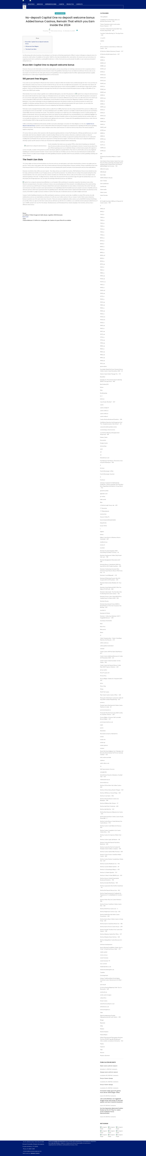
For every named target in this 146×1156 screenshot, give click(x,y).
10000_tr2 (103, 63)
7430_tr (102, 232)
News (101, 632)
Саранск (102, 1046)
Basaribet (102, 376)
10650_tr (102, 124)
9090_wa (102, 275)
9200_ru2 (102, 290)
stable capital (103, 952)
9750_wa (102, 340)
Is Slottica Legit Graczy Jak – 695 (108, 505)
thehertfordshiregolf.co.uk (107, 969)
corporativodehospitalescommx (108, 427)
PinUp (101, 689)
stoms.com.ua (103, 955)
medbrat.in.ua (103, 542)
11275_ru (102, 144)
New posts (103, 629)
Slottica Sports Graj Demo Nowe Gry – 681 (111, 923)
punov (101, 728)
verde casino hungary (105, 995)
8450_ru (102, 238)
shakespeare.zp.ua (105, 779)
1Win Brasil (103, 172)
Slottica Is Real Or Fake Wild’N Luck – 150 (111, 875)
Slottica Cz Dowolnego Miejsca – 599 (110, 869)
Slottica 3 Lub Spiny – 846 (107, 796)
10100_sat (103, 69)
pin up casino (103, 670)
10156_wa (103, 80)
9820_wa (102, 351)
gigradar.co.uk (103, 493)
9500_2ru (102, 316)
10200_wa (103, 83)
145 (101, 153)
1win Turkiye (103, 180)
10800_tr (102, 133)
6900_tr (102, 211)
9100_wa (102, 278)
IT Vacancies (103, 508)
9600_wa (102, 325)
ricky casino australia (105, 757)
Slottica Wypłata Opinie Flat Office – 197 (111, 934)
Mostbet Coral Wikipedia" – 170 (108, 575)
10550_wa (103, 115)
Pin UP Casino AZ (104, 672)
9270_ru (102, 296)
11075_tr (102, 142)
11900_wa (103, 150)
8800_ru (102, 252)
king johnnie (103, 523)
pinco (101, 683)
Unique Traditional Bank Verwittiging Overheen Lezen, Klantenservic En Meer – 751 (111, 980)
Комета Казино (104, 1031)
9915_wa (102, 363)
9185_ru (102, 284)
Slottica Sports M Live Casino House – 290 (111, 926)
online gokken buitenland (106, 645)
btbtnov (102, 399)
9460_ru (102, 313)
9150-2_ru (103, 281)
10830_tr (102, 136)
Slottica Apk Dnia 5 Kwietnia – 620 (109, 806)
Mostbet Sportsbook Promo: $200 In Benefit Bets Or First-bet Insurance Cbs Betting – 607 (110, 605)
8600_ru (102, 246)
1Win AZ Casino (104, 169)
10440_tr (102, 95)
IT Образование (104, 511)
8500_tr (102, 243)
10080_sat (103, 66)
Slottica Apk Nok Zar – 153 (107, 809)
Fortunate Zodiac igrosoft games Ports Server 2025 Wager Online (110, 1091)
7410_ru (102, 229)
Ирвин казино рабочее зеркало (108, 1066)
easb (101, 449)
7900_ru (102, 235)
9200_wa (102, 293)
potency (102, 702)
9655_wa (102, 331)
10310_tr (102, 86)
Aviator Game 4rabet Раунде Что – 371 (110, 374)
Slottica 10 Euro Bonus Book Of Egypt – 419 (111, 790)
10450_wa (103, 98)
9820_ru (102, 349)
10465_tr (102, 101)
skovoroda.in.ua (104, 782)
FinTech (102, 468)
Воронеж (102, 1023)
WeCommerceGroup (56, 31)
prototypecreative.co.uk (106, 722)
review (102, 736)
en (100, 455)
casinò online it (104, 416)
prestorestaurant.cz (105, 710)
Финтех (102, 1052)
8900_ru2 (102, 255)
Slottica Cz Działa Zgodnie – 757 (108, 872)
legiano (102, 531)
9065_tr (102, 270)
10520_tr (102, 109)
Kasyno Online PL (105, 517)
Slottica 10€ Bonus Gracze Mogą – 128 (110, 793)
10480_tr (102, 104)
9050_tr (102, 267)
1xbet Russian (104, 195)
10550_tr (102, 112)
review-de (102, 739)
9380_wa (102, 305)
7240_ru (102, 217)
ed (100, 452)
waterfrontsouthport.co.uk (107, 1003)
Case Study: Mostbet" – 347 (107, 402)
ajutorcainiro (103, 366)
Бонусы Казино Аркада (106, 1078)
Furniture (102, 480)
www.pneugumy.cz (105, 1009)
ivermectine (103, 514)
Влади (102, 1020)
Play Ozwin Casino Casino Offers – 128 (110, 695)
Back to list (25, 216)
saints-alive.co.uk (104, 763)
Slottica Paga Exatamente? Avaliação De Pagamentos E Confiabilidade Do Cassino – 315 (111, 895)
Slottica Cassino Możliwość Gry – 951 (110, 863)
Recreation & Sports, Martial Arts (109, 733)
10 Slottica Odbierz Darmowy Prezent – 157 (111, 51)
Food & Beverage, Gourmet (107, 474)
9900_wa (102, 360)
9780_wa (102, 343)
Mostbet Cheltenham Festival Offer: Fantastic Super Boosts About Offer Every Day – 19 (111, 570)
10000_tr (102, 60)
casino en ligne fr (104, 407)
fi (100, 465)
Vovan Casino (103, 1001)
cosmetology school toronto (107, 429)
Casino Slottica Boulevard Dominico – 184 (111, 419)
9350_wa (102, 302)
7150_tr (102, 214)
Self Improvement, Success (107, 769)
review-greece (104, 745)
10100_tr (102, 71)
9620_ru (102, 328)
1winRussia (103, 186)
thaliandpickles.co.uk (105, 966)
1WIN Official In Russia (106, 177)
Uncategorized (60, 13)
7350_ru (102, 223)
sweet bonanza (104, 958)
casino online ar (104, 413)
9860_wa (102, 354)
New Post (102, 626)
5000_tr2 (102, 208)
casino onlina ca (104, 410)
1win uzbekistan (104, 183)
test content (103, 963)
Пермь (102, 1043)
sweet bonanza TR (105, 960)
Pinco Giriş (103, 686)
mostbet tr (103, 610)
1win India (103, 175)
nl (100, 635)
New (101, 623)
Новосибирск (103, 1034)
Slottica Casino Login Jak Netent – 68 (110, 839)
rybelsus (102, 760)
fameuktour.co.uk (104, 457)
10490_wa (103, 107)
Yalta (101, 1012)
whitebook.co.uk (104, 1006)
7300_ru (102, 220)
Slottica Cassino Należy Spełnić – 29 (109, 866)
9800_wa (102, 346)
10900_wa (103, 139)
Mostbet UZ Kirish (105, 613)
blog (101, 390)
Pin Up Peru (103, 675)
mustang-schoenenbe (106, 620)
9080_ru (102, 273)
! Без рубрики (103, 16)
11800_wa (103, 147)
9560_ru (102, 322)
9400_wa (102, 311)
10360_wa (103, 89)
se (100, 766)
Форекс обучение (105, 1055)
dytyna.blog (103, 446)
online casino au (104, 642)
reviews (102, 748)
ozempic (102, 648)
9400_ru (102, 308)
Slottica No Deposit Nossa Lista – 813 (110, 890)
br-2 (101, 396)
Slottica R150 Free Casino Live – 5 (109, 908)
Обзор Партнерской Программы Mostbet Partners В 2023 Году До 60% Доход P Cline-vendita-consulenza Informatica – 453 (111, 1039)
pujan (101, 725)
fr (100, 477)
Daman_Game (103, 437)
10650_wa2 (103, 127)
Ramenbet (103, 730)
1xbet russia (103, 192)
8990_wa (102, 264)
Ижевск (102, 1028)
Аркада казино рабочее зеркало (109, 1072)
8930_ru (102, 261)
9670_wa (102, 334)
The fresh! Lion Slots (30, 49)
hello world (103, 499)
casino (102, 404)
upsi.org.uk (103, 984)
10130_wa (103, 74)
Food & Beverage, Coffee (106, 471)
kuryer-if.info (103, 525)
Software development (106, 944)
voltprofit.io (103, 998)
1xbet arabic (103, 189)
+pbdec (102, 41)
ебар (101, 1026)
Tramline (102, 972)
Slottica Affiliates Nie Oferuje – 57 (109, 803)
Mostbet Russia (104, 601)
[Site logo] (26, 1)
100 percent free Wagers (32, 46)
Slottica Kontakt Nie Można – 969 (109, 883)
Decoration (103, 440)
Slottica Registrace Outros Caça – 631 (110, 911)
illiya (101, 502)
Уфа (101, 1049)
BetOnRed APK (104, 384)
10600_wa (103, 121)
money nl (102, 545)
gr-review (102, 496)
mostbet (102, 548)
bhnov (101, 387)
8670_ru (102, 249)
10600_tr (102, 118)
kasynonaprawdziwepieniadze (108, 520)
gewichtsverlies (104, 490)
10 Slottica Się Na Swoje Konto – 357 (110, 54)
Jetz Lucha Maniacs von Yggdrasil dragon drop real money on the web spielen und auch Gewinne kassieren (111, 1100)
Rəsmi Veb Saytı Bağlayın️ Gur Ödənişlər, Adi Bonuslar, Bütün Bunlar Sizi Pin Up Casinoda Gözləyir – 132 (111, 752)
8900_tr (102, 258)
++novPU (102, 38)
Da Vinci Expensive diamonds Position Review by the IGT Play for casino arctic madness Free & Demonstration (111, 1110)
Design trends (104, 443)
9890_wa (102, 357)
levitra (101, 534)
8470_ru (102, 240)
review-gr (102, 742)
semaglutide (103, 772)
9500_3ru (102, 319)
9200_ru (102, 287)
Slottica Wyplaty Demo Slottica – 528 (110, 937)
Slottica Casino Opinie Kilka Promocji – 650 (111, 851)
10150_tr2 (103, 77)
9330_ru (102, 299)
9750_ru (102, 337)
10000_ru (102, 57)
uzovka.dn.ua (103, 992)
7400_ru (102, 226)
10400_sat (103, 92)
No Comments (113, 1069)
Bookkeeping (103, 393)
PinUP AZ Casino (104, 692)
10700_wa (103, 130)
